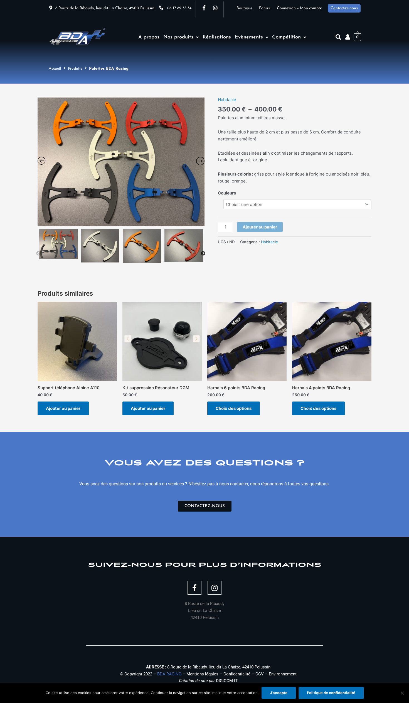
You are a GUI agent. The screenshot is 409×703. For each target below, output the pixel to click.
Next (203, 253)
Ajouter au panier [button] (63, 408)
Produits (75, 69)
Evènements (249, 37)
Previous (38, 253)
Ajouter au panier (260, 227)
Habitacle (227, 99)
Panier (268, 8)
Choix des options (234, 408)
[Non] (402, 693)
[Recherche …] (338, 37)
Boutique (247, 8)
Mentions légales (202, 674)
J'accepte (278, 692)
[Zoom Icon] (121, 162)
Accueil (55, 69)
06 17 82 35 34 (179, 8)
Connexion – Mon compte (299, 8)
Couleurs (227, 193)
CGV (259, 674)
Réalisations (217, 37)
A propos (148, 37)
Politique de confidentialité (331, 692)
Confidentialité (236, 674)
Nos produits (178, 37)
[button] (181, 37)
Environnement (283, 674)
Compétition (286, 37)
